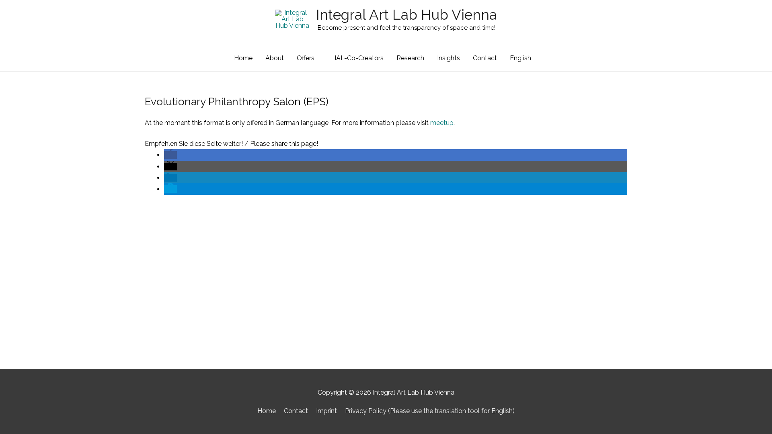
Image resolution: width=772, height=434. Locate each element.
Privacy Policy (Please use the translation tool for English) (430, 411)
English (520, 58)
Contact (485, 58)
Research (410, 58)
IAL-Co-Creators (359, 58)
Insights (448, 58)
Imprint (326, 411)
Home (243, 58)
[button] (170, 155)
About (274, 58)
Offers (305, 58)
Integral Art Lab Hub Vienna (406, 14)
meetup (442, 123)
